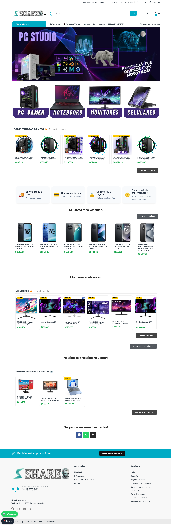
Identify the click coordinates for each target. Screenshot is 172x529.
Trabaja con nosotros (139, 497)
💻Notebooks (89, 24)
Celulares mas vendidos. (86, 210)
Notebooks (78, 472)
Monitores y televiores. (86, 277)
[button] (16, 54)
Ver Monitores (146, 335)
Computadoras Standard (84, 479)
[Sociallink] (12, 508)
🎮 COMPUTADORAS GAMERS (111, 24)
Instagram (156, 2)
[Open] (45, 13)
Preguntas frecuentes (150, 24)
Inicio (133, 472)
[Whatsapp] (86, 435)
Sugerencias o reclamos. (140, 501)
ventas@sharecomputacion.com (95, 2)
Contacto (56, 24)
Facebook (142, 2)
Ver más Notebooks (144, 412)
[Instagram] (93, 435)
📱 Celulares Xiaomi (71, 24)
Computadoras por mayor (141, 483)
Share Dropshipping (139, 494)
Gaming (77, 483)
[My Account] (147, 13)
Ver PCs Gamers (148, 171)
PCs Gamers (79, 476)
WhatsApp (11, 514)
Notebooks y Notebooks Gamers (86, 358)
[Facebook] (79, 435)
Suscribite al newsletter (112, 453)
